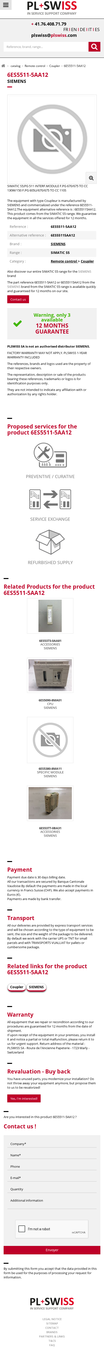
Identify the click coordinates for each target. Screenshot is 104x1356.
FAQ (52, 1345)
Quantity (16, 1184)
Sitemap (52, 1323)
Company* (18, 1139)
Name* (15, 1150)
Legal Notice (52, 1319)
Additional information (26, 1195)
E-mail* (15, 1173)
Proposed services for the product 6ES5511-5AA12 (42, 429)
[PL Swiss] (52, 7)
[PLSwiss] (52, 1303)
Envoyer (52, 1250)
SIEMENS (58, 244)
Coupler (87, 261)
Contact (52, 1328)
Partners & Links (52, 1336)
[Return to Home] (3, 66)
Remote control (64, 261)
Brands (52, 1332)
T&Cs (52, 1341)
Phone (15, 1161)
